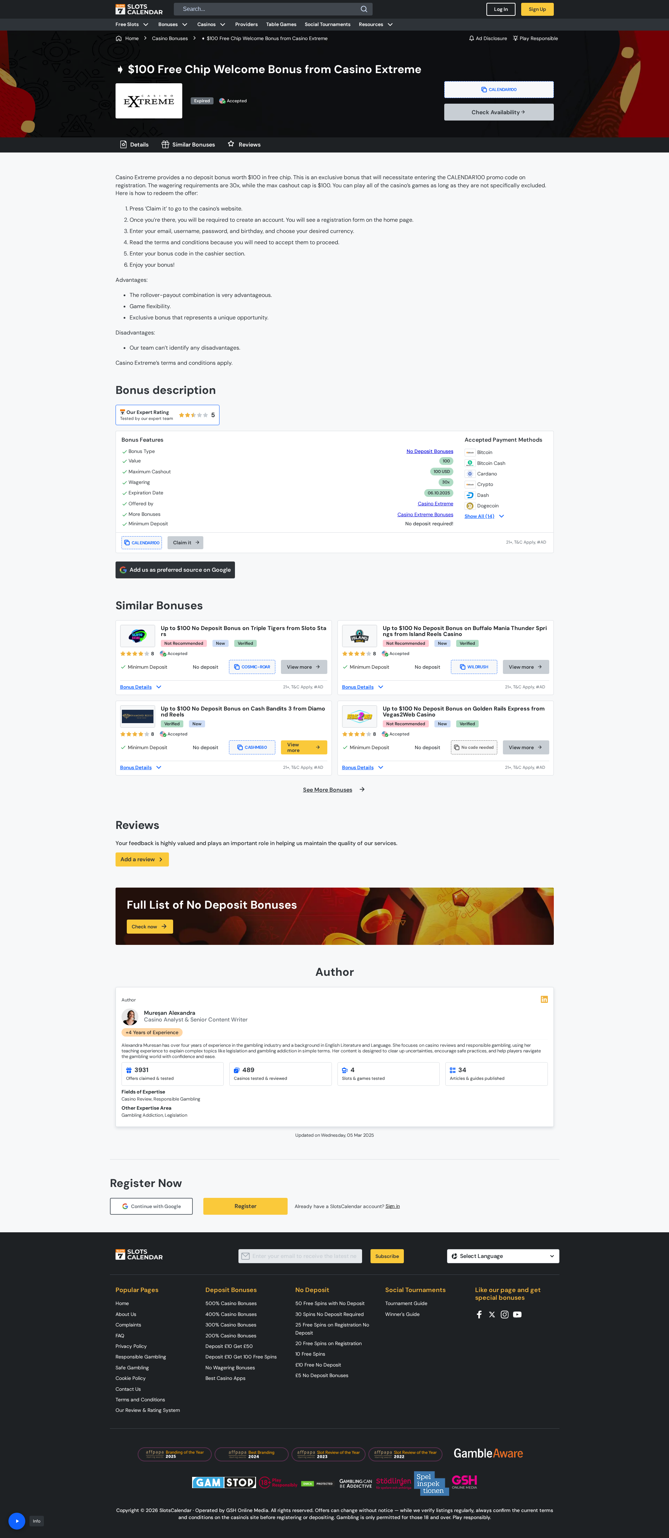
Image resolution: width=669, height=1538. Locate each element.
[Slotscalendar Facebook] (481, 1313)
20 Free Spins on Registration (328, 1343)
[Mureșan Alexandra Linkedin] (544, 999)
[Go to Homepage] (139, 9)
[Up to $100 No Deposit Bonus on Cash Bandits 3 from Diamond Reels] (137, 716)
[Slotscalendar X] (494, 1313)
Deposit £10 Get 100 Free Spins (241, 1357)
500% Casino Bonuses (231, 1303)
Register (245, 1206)
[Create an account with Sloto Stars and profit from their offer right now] (305, 687)
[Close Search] (364, 9)
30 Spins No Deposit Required (329, 1314)
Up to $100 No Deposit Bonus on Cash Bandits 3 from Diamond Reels (243, 712)
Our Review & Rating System (148, 1410)
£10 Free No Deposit (318, 1365)
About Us (126, 1314)
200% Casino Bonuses (230, 1335)
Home (122, 1303)
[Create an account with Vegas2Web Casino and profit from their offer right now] (527, 767)
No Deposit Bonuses (430, 451)
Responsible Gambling (141, 1357)
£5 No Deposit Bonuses (321, 1375)
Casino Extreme (435, 503)
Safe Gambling (132, 1367)
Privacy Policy (131, 1346)
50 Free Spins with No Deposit (330, 1303)
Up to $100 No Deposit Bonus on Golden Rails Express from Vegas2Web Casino (464, 712)
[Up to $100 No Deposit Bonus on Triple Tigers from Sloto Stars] (137, 636)
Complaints (128, 1325)
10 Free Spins (310, 1354)
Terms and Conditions (140, 1399)
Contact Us (128, 1389)
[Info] (16, 1521)
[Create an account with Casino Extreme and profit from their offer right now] (526, 542)
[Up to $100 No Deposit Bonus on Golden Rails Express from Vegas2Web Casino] (359, 716)
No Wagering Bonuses (230, 1367)
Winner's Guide (402, 1314)
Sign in (393, 1206)
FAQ (120, 1335)
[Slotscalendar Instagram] (506, 1313)
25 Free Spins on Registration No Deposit (332, 1329)
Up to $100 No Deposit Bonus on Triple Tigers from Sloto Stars (243, 631)
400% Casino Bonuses (231, 1314)
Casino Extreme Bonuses (425, 514)
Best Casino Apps (225, 1378)
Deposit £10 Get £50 (229, 1346)
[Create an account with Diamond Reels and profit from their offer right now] (305, 767)
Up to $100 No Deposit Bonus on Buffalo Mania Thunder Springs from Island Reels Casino (465, 631)
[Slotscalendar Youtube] (519, 1313)
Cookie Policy (131, 1378)
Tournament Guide (406, 1303)
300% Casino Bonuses (230, 1325)
